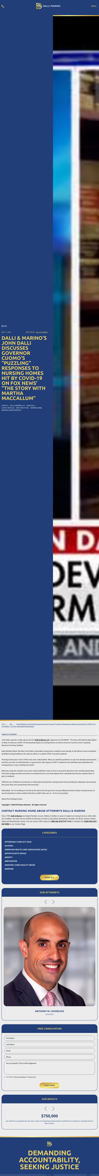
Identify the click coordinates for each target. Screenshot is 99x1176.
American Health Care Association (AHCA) (26, 849)
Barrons (9, 869)
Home (4, 724)
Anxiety (8, 857)
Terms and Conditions (20, 1077)
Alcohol (9, 846)
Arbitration (11, 861)
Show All (49, 877)
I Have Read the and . (21, 1077)
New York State (22, 408)
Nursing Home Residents (11, 410)
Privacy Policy (32, 1077)
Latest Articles (8, 408)
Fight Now (49, 1085)
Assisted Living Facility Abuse (20, 865)
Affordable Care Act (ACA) (18, 842)
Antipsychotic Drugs (15, 853)
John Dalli (30, 406)
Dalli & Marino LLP (17, 406)
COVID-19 (5, 406)
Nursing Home (36, 408)
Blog (11, 724)
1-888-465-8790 (56, 821)
